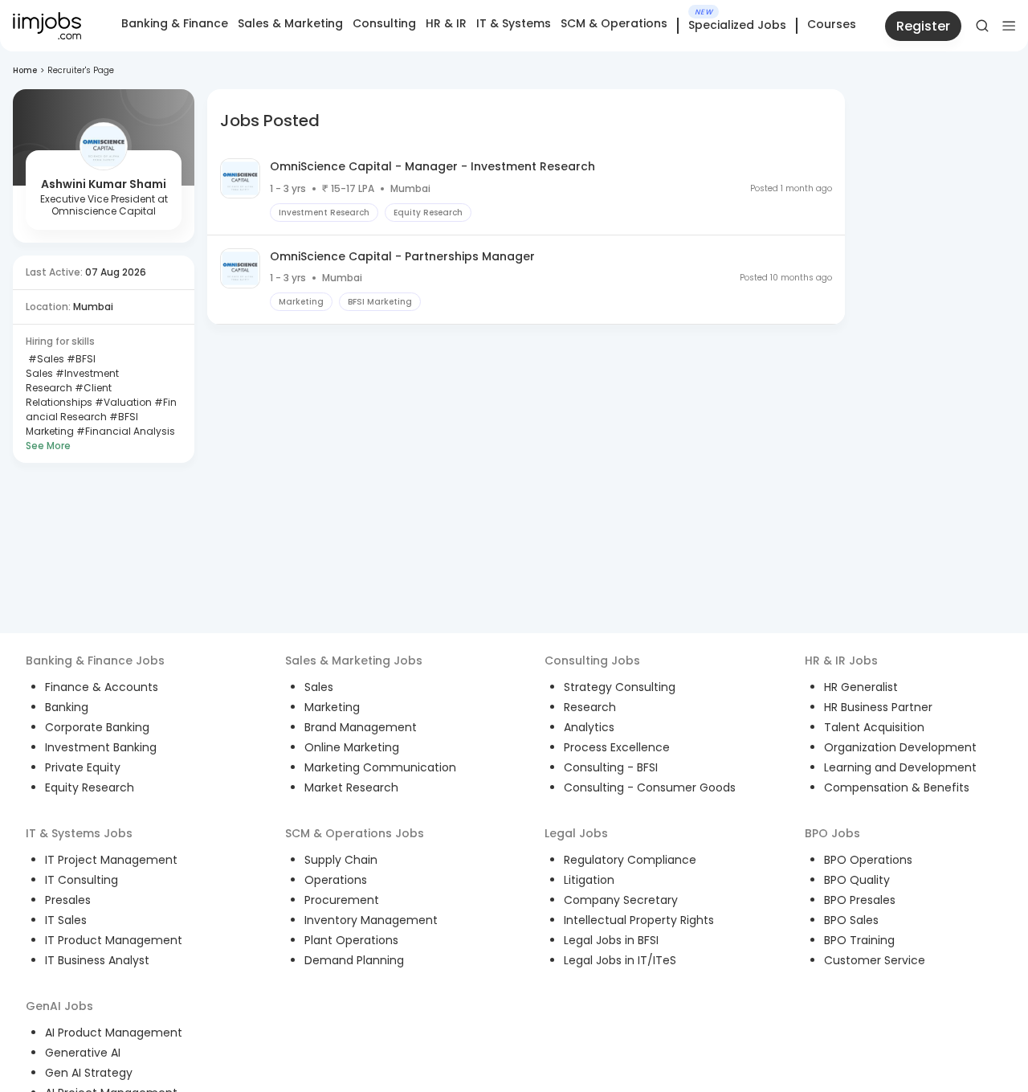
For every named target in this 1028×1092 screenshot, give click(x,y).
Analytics (589, 727)
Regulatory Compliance (630, 860)
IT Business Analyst (97, 960)
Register (923, 26)
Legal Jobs (576, 833)
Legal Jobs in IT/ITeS (620, 960)
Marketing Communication (380, 767)
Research (590, 707)
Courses (831, 24)
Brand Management (360, 727)
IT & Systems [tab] (513, 23)
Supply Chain (340, 860)
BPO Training (859, 940)
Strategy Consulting (619, 687)
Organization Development (900, 747)
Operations (335, 880)
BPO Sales (851, 920)
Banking (66, 707)
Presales (68, 900)
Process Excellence (617, 747)
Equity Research (89, 787)
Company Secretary (621, 900)
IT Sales (66, 920)
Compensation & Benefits (896, 787)
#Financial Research (101, 409)
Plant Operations (351, 940)
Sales (318, 687)
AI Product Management (113, 1033)
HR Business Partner (878, 707)
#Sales (45, 359)
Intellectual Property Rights (639, 920)
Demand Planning (354, 960)
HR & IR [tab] (446, 23)
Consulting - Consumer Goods (650, 787)
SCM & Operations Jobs (354, 833)
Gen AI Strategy (89, 1073)
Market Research (351, 787)
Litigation (589, 880)
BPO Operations (868, 860)
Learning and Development (900, 767)
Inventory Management (371, 920)
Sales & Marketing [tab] (290, 23)
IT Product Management (113, 940)
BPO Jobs (832, 833)
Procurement (341, 900)
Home (25, 70)
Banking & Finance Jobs (95, 660)
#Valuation (122, 402)
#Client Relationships (69, 395)
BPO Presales (859, 900)
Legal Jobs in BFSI (611, 940)
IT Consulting (81, 880)
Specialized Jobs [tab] (737, 25)
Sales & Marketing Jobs (353, 660)
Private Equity (82, 767)
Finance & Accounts (101, 687)
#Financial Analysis (124, 431)
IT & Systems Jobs (79, 833)
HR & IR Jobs (841, 660)
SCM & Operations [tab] (614, 23)
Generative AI (82, 1053)
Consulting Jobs (592, 660)
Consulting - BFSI (611, 767)
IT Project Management (111, 860)
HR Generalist (861, 687)
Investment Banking (101, 747)
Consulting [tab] (384, 23)
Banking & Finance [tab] (174, 23)
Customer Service (874, 960)
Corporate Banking (97, 727)
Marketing (332, 707)
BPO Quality (857, 880)
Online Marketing (351, 747)
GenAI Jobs (59, 1006)
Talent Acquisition (874, 727)
